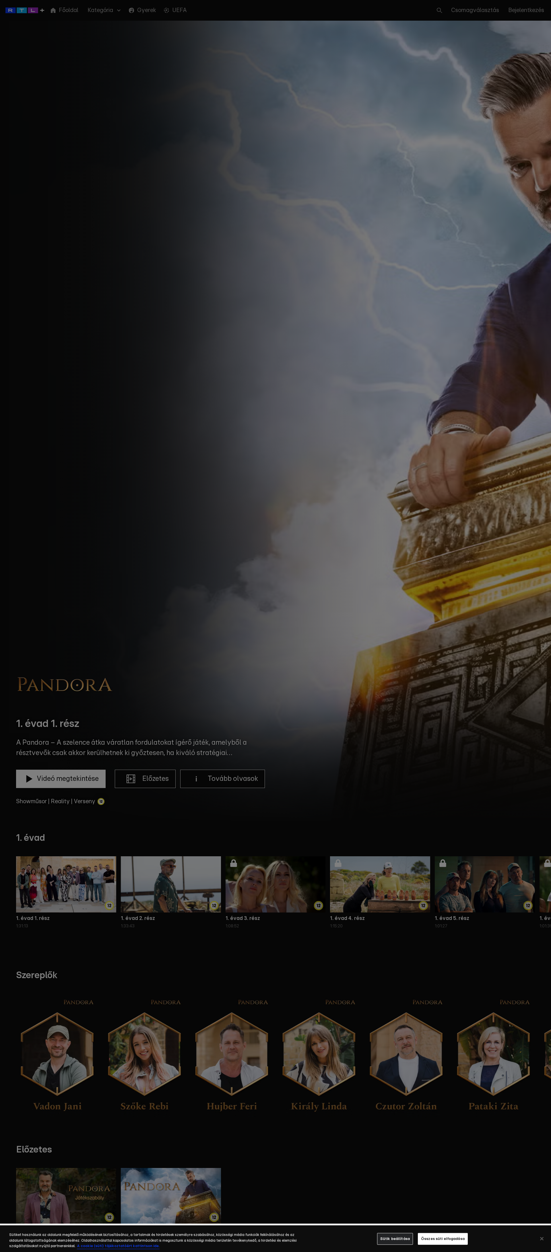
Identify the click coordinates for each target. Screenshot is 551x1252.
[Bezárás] (542, 1238)
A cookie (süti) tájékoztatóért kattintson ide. (118, 1246)
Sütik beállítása (395, 1239)
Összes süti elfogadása (443, 1239)
